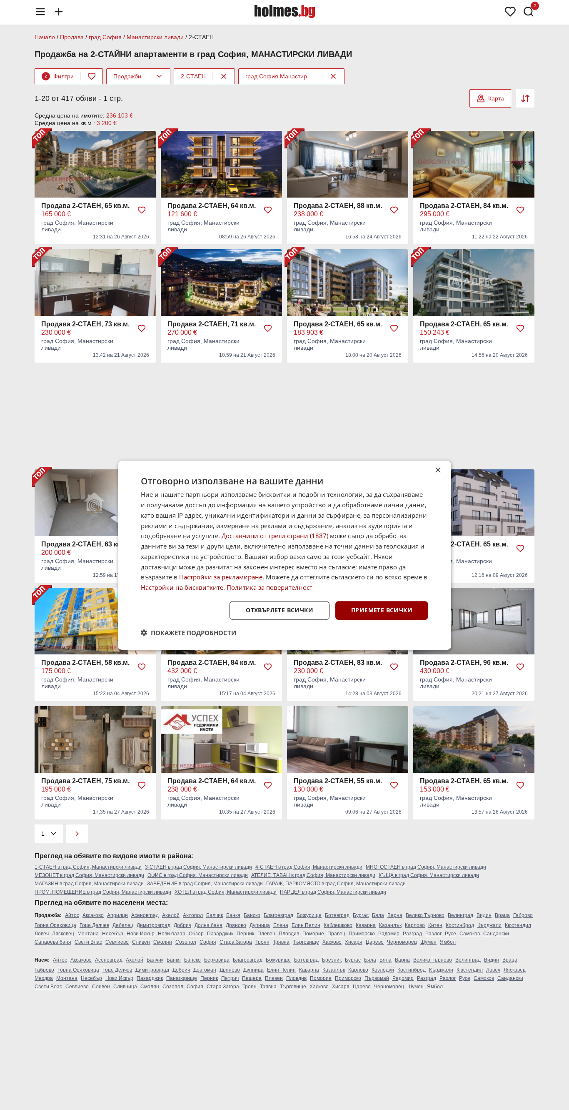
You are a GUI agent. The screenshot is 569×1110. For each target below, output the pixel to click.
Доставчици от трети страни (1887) (275, 535)
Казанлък (390, 925)
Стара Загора (236, 942)
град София (105, 37)
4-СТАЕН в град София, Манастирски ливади (308, 866)
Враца (502, 915)
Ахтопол (193, 915)
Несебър (112, 933)
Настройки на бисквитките (182, 587)
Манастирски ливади (155, 37)
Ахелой (171, 915)
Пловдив (289, 933)
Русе (450, 933)
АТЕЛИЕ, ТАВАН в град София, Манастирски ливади (313, 875)
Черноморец (402, 942)
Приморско (362, 933)
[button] (188, 632)
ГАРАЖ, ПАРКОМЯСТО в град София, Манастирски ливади (336, 883)
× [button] (437, 470)
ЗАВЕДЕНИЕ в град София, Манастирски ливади (205, 883)
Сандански (496, 933)
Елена (280, 925)
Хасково (332, 942)
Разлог (433, 933)
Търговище (306, 942)
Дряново (236, 925)
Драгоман (204, 969)
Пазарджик (220, 933)
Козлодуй (383, 969)
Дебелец (122, 925)
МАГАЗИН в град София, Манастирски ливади (89, 883)
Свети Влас (88, 942)
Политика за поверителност (269, 587)
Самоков (469, 933)
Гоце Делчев (94, 925)
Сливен (141, 942)
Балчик (214, 915)
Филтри (59, 76)
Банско (252, 915)
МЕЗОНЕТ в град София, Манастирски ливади (89, 875)
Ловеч (42, 933)
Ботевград (337, 915)
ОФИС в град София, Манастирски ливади (197, 875)
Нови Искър (141, 933)
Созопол (185, 942)
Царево (375, 942)
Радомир (388, 933)
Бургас (361, 915)
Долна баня (208, 925)
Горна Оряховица (55, 925)
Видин (484, 915)
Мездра (44, 978)
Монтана (88, 933)
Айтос (72, 915)
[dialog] (284, 555)
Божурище (309, 915)
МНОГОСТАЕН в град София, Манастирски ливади (426, 866)
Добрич (182, 925)
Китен (435, 925)
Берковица (217, 959)
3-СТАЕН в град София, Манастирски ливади (198, 866)
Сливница (125, 986)
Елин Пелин (306, 925)
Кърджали (489, 925)
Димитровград (153, 925)
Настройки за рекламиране (220, 577)
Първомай (376, 978)
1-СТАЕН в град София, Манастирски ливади (88, 866)
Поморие (313, 933)
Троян (262, 942)
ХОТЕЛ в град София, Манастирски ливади (226, 892)
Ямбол (448, 942)
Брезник (332, 959)
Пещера (252, 978)
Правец (336, 933)
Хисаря (353, 942)
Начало (45, 37)
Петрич (230, 978)
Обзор (196, 933)
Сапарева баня (53, 942)
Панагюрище (181, 978)
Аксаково (93, 915)
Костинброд (460, 925)
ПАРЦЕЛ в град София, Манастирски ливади (333, 892)
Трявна (281, 942)
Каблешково (338, 925)
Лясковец (63, 933)
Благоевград (278, 915)
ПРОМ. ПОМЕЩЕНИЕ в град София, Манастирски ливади (103, 892)
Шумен (428, 942)
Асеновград (145, 915)
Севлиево (117, 942)
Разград (412, 933)
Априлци (117, 915)
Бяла (378, 915)
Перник (245, 933)
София (208, 942)
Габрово (523, 915)
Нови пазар (171, 933)
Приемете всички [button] (381, 610)
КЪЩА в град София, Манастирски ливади (429, 875)
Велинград (460, 915)
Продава (72, 37)
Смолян (162, 942)
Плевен (266, 933)
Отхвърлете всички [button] (279, 610)
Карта (496, 98)
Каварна (366, 925)
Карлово (415, 925)
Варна (394, 915)
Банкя (233, 915)
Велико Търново (425, 915)
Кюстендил (518, 925)
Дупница (260, 925)
